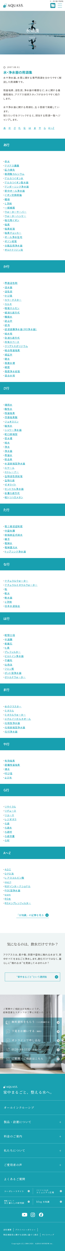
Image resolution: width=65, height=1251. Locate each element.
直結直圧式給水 (14, 534)
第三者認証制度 (14, 526)
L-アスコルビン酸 (14, 877)
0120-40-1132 (31, 1049)
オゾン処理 (11, 241)
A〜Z (51, 128)
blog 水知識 (43, 1202)
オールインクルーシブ (19, 1107)
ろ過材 (8, 831)
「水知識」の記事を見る (30, 915)
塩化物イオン (12, 220)
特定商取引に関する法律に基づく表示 (20, 1234)
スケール (9, 468)
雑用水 (8, 404)
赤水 (7, 161)
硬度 (7, 367)
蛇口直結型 (11, 434)
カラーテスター (13, 299)
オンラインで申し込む (26, 1040)
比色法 (8, 664)
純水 (7, 442)
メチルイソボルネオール (18, 719)
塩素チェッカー (13, 232)
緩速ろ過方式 (12, 312)
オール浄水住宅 (13, 237)
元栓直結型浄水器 (15, 727)
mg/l (8, 882)
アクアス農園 (12, 165)
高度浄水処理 (12, 371)
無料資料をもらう (31, 1022)
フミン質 (9, 668)
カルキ (8, 304)
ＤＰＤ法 (9, 873)
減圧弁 (8, 354)
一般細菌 (10, 207)
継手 (7, 539)
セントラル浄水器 (14, 489)
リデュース (10, 810)
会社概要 (7, 1229)
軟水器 (8, 597)
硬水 (7, 358)
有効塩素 (10, 760)
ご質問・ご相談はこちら (28, 1058)
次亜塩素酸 (11, 417)
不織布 (8, 660)
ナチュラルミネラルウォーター (21, 585)
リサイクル (10, 806)
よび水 (8, 777)
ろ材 (7, 840)
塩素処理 (10, 228)
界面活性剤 (11, 283)
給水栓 (8, 333)
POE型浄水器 (12, 890)
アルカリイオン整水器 (16, 182)
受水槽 (8, 438)
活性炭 (8, 291)
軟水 (7, 593)
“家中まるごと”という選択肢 (31, 976)
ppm (8, 894)
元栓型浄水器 (12, 723)
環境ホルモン (12, 308)
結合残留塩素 (12, 350)
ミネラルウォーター (15, 714)
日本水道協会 (12, 606)
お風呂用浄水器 (13, 245)
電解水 (8, 543)
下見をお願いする (27, 1031)
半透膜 (8, 639)
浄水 (7, 446)
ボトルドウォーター (15, 677)
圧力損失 (10, 169)
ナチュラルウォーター (16, 580)
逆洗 (7, 325)
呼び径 (8, 773)
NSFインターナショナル (17, 886)
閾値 (7, 199)
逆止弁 (8, 321)
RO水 (8, 898)
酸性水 (8, 409)
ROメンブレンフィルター (18, 903)
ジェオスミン (11, 421)
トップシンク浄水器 (15, 551)
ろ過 (7, 823)
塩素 (7, 224)
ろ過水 (8, 827)
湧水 (7, 769)
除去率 (8, 459)
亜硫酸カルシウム (14, 174)
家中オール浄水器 (15, 190)
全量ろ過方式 (12, 493)
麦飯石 (8, 643)
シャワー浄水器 (13, 430)
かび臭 (8, 295)
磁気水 (8, 425)
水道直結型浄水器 (15, 463)
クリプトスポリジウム (16, 346)
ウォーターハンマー (15, 216)
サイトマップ (48, 1234)
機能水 (8, 316)
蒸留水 (8, 455)
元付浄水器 (11, 731)
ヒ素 (7, 647)
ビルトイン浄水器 (14, 656)
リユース (9, 815)
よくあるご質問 (14, 1179)
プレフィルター (13, 652)
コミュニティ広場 (45, 1191)
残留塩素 (10, 413)
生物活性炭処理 (14, 476)
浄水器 (8, 451)
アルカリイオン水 (14, 178)
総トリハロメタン (14, 497)
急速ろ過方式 (12, 337)
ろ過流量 (10, 836)
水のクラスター (13, 706)
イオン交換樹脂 (13, 195)
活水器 (8, 287)
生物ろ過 (10, 480)
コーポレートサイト (14, 1191)
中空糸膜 (10, 530)
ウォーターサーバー (15, 211)
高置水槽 (10, 363)
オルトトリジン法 (14, 249)
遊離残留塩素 (12, 764)
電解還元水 (11, 547)
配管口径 (10, 635)
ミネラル (9, 710)
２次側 (8, 601)
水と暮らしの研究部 (14, 1202)
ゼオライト (10, 484)
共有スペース (12, 342)
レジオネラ (10, 819)
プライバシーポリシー (25, 1229)
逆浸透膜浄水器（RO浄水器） (21, 329)
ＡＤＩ (8, 869)
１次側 (8, 203)
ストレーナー (12, 472)
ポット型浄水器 (13, 673)
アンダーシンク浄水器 (17, 186)
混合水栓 (10, 375)
